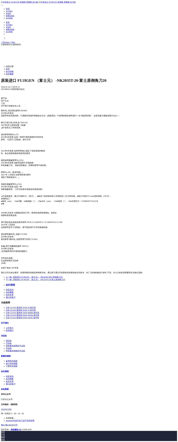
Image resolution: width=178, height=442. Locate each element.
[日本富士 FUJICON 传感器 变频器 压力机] (89, 2)
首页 (8, 9)
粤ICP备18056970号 (9, 425)
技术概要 (10, 74)
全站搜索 (5, 389)
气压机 (9, 343)
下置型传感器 (11, 366)
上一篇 (34, 277)
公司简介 (10, 328)
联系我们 (10, 330)
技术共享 (10, 295)
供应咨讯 (10, 290)
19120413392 (6, 409)
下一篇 (35, 280)
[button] (5, 42)
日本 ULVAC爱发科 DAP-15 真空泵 (21, 310)
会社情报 (10, 71)
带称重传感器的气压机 (15, 346)
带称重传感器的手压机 (15, 351)
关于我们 (5, 323)
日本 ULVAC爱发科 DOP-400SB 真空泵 (22, 313)
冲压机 (4, 336)
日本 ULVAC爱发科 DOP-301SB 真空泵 (22, 315)
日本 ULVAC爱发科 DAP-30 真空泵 (21, 308)
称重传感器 (6, 356)
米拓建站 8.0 (16, 429)
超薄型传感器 (11, 361)
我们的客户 (10, 297)
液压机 (9, 341)
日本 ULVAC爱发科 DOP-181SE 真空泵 (22, 318)
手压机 (9, 348)
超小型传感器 (11, 364)
